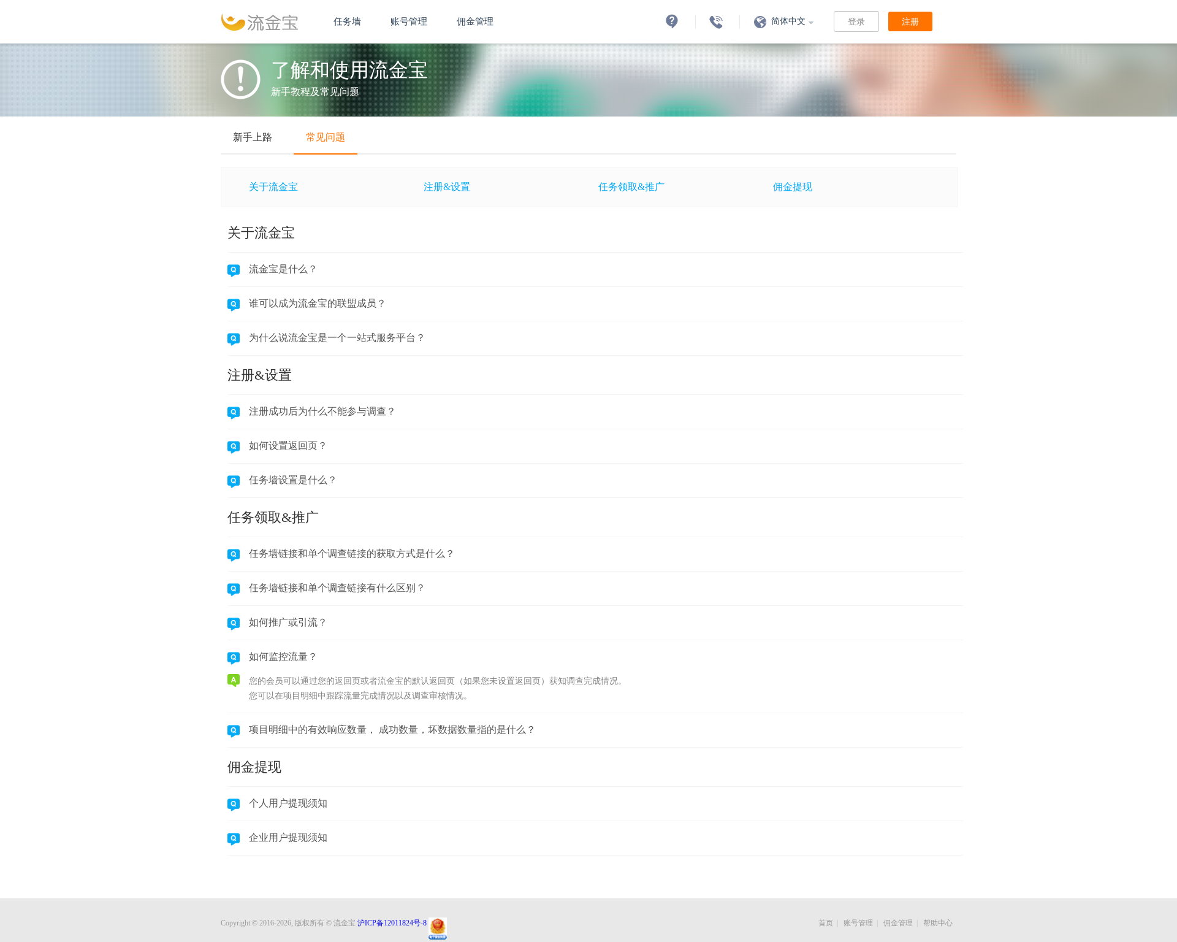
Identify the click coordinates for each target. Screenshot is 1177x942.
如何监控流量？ (283, 656)
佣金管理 (475, 21)
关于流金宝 (273, 187)
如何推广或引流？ (288, 622)
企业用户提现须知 (288, 837)
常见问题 (325, 137)
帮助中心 (938, 923)
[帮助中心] (672, 21)
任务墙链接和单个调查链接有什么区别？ (337, 588)
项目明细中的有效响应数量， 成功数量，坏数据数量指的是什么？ (392, 729)
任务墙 (347, 21)
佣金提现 (792, 187)
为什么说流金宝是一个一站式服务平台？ (337, 337)
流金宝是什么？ (283, 269)
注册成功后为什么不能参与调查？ (322, 411)
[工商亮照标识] (437, 923)
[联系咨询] (716, 21)
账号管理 (408, 21)
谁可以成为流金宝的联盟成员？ (317, 303)
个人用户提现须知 (288, 803)
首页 (825, 923)
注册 (910, 21)
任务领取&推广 (631, 187)
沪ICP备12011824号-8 (392, 923)
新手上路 (252, 137)
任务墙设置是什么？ (293, 480)
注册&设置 (447, 187)
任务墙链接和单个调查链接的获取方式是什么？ (352, 553)
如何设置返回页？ (288, 445)
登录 (856, 21)
